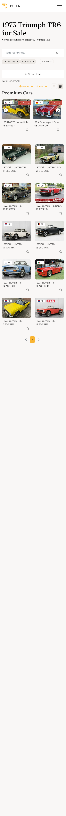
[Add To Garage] (27, 129)
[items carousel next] (58, 110)
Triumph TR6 (9, 61)
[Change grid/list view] (54, 86)
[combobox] (33, 53)
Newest (25, 86)
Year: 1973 (26, 61)
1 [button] (32, 339)
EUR (41, 86)
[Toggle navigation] (60, 5)
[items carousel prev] (6, 110)
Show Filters (34, 74)
